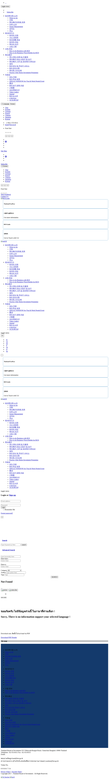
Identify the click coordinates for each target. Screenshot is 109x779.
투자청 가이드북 (15, 70)
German (8, 111)
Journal (11, 94)
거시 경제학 (13, 37)
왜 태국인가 (9, 33)
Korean (7, 119)
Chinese (8, 115)
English (7, 109)
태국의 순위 (9, 673)
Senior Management (16, 26)
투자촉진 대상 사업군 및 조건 (20, 59)
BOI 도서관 (13, 96)
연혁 (11, 20)
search (24, 545)
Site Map (4, 151)
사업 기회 (13, 46)
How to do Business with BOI (19, 51)
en (7, 342)
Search (4, 540)
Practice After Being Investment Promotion (23, 73)
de (7, 344)
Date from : (5, 559)
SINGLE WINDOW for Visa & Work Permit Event (26, 81)
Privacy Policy (6, 772)
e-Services (12, 98)
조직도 (11, 29)
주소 (11, 31)
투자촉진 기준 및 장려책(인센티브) (22, 61)
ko (7, 351)
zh (7, 347)
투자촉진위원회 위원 (17, 22)
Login (3, 507)
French (7, 113)
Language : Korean (9, 104)
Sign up (12, 495)
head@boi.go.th (10, 125)
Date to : (4, 564)
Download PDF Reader (9, 637)
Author (3, 572)
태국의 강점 (13, 35)
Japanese (8, 117)
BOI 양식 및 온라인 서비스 (19, 66)
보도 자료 (13, 77)
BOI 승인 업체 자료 (16, 85)
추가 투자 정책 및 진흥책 (18, 57)
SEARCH (54, 577)
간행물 (11, 88)
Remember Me (10, 510)
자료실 (7, 75)
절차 (11, 64)
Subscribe (10, 12)
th (6, 340)
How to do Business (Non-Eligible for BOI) (24, 53)
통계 (11, 83)
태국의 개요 (13, 42)
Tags (2, 575)
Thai (6, 108)
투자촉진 (8, 55)
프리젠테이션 (14, 90)
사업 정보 (8, 49)
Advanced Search (8, 550)
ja (6, 349)
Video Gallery (14, 92)
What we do (13, 18)
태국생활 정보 (14, 40)
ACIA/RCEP (13, 100)
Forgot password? (7, 513)
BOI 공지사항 (14, 68)
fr (6, 345)
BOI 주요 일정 (14, 79)
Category (4, 570)
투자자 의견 (13, 44)
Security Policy (17, 772)
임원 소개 (13, 24)
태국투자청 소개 (11, 16)
